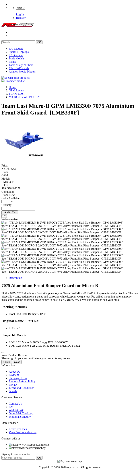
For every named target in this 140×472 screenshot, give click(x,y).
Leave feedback (18, 429)
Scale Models (16, 58)
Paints (12, 61)
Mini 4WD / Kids (19, 68)
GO (39, 42)
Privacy (13, 384)
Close (17, 362)
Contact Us (15, 403)
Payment (14, 374)
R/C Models (16, 48)
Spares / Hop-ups (19, 51)
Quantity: (6, 204)
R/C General (16, 55)
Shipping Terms (18, 378)
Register (21, 17)
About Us (14, 371)
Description (15, 277)
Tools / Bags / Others (21, 65)
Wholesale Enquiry (20, 416)
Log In (20, 14)
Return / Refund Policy (22, 381)
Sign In (6, 362)
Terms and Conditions (21, 387)
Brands (13, 391)
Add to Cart (9, 212)
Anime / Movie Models (22, 71)
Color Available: (11, 198)
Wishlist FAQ (16, 410)
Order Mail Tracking (20, 413)
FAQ (12, 406)
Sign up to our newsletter (15, 454)
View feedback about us (22, 432)
